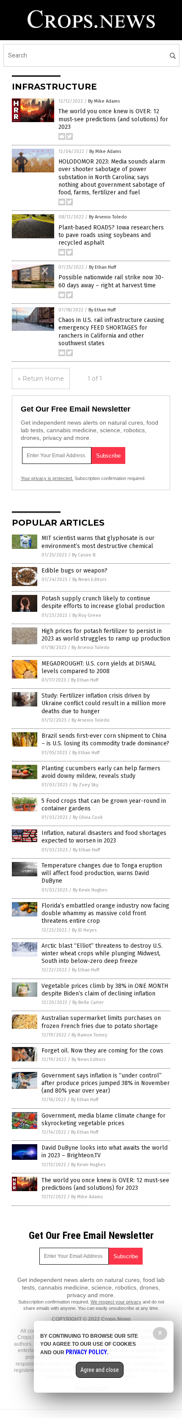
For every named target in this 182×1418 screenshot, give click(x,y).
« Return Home (41, 378)
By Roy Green (86, 615)
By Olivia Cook (88, 817)
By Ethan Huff (102, 267)
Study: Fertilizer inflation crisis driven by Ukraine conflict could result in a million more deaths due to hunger (103, 703)
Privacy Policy (86, 1352)
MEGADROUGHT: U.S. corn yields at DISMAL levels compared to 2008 (98, 667)
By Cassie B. (84, 555)
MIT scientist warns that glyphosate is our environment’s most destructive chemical (97, 541)
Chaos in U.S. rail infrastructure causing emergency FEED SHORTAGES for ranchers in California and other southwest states (111, 331)
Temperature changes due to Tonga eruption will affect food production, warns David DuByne (101, 873)
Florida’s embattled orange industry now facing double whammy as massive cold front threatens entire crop (105, 913)
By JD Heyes (84, 930)
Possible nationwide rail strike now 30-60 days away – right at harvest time (111, 281)
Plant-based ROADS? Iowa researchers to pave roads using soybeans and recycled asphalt (111, 235)
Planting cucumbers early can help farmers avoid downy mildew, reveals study (100, 772)
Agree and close (99, 1369)
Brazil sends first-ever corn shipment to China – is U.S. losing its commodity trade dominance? (105, 739)
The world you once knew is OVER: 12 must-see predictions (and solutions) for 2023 (113, 119)
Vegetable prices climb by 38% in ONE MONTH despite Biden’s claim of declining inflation (104, 989)
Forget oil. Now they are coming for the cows (102, 1050)
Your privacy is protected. (47, 478)
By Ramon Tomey (89, 1035)
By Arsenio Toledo (108, 217)
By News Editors (89, 579)
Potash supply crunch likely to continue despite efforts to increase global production (103, 602)
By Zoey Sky (85, 785)
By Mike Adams (104, 101)
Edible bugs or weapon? (74, 570)
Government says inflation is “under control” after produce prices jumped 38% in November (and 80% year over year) (105, 1083)
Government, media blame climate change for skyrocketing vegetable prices (103, 1119)
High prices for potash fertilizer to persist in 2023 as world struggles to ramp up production (105, 634)
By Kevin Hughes (90, 890)
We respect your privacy (116, 1301)
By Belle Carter (88, 1002)
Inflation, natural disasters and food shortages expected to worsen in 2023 (103, 836)
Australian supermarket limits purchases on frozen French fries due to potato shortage (101, 1021)
